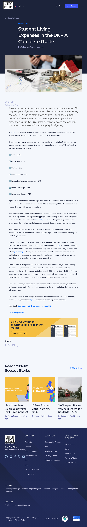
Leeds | (70, 488)
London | (8, 488)
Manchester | (27, 488)
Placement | (18, 505)
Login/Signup (71, 6)
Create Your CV (18, 333)
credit (16, 312)
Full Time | (9, 505)
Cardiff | (63, 488)
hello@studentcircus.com (15, 449)
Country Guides (51, 456)
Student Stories (31, 451)
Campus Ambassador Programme (33, 471)
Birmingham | (37, 488)
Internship (27, 505)
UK (22, 6)
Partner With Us (71, 458)
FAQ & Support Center (70, 446)
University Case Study (31, 458)
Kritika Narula (13, 416)
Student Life (23, 24)
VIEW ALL (75, 368)
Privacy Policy (20, 520)
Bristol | (76, 488)
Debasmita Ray (27, 47)
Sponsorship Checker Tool (53, 444)
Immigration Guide (52, 451)
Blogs (27, 465)
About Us (28, 442)
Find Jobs (59, 6)
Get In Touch (70, 453)
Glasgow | (55, 488)
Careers (28, 446)
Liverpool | (47, 488)
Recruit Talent (70, 462)
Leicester (8, 491)
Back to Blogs (13, 18)
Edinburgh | (16, 488)
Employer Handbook (53, 460)
